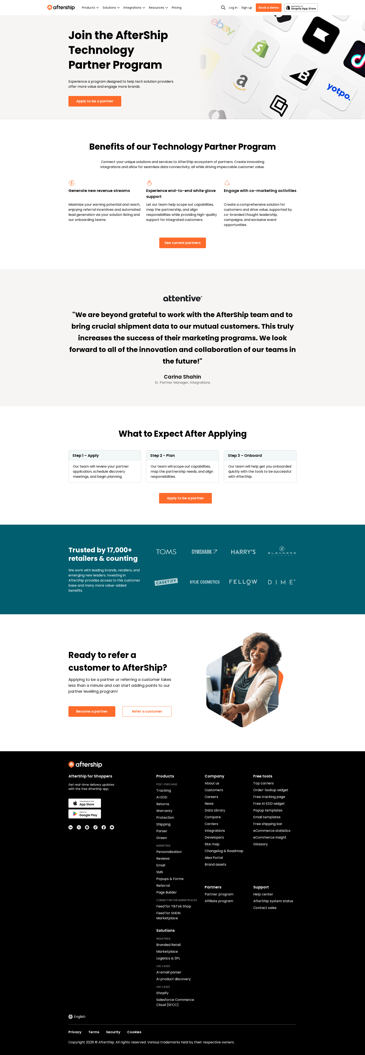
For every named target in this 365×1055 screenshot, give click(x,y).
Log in (233, 7)
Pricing (176, 7)
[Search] (223, 7)
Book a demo (269, 7)
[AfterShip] (62, 7)
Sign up (246, 7)
